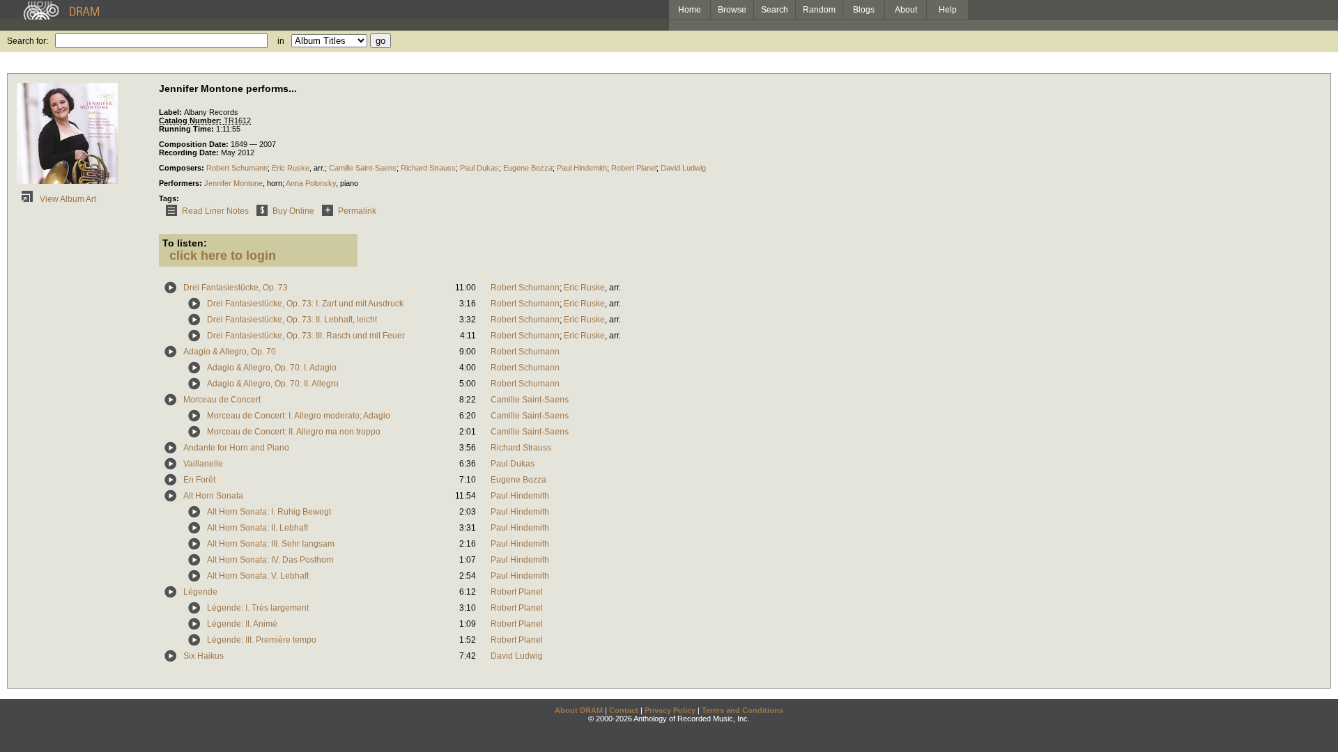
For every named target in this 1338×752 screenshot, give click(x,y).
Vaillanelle (203, 464)
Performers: (181, 183)
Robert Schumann (237, 168)
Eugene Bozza (528, 168)
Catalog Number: (191, 120)
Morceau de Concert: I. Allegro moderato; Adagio (298, 416)
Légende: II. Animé (242, 624)
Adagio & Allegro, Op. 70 (229, 352)
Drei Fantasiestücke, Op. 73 (235, 287)
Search (774, 10)
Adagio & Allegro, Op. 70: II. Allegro (273, 384)
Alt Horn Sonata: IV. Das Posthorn (270, 560)
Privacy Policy (670, 710)
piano (349, 183)
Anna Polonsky (311, 183)
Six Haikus (203, 656)
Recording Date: (190, 152)
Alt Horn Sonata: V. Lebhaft (258, 576)
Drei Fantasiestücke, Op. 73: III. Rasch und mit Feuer (306, 335)
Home (689, 10)
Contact (623, 710)
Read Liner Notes (215, 211)
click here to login (222, 256)
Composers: (182, 168)
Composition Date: (195, 144)
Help (948, 10)
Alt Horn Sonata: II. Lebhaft (257, 528)
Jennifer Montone (233, 183)
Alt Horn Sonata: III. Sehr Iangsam (270, 544)
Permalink (357, 211)
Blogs (864, 10)
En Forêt (199, 480)
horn (274, 183)
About (906, 10)
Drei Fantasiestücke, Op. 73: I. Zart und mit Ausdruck (305, 303)
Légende (200, 592)
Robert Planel (633, 168)
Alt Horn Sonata (213, 496)
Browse (732, 10)
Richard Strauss (428, 168)
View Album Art (67, 199)
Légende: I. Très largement (258, 608)
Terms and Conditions (742, 710)
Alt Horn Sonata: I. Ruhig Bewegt (269, 512)
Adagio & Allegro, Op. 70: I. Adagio (272, 368)
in (280, 41)
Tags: (169, 198)
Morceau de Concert (222, 400)
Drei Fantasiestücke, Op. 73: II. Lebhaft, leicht (292, 319)
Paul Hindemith (582, 168)
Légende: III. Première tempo (261, 640)
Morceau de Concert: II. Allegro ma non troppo (293, 432)
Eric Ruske (290, 168)
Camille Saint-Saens (363, 168)
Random (819, 10)
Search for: (27, 41)
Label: (171, 112)
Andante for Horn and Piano (236, 448)
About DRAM (579, 710)
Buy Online (293, 211)
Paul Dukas (479, 168)
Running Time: (187, 129)
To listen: (184, 243)
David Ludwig (683, 168)
